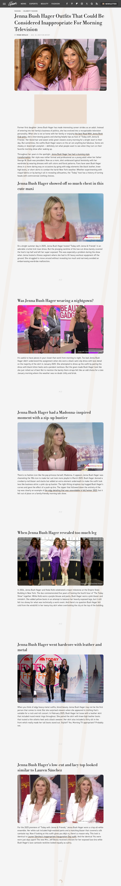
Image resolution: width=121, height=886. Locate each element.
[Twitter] (87, 4)
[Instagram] (82, 4)
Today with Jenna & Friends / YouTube (90, 239)
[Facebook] (67, 4)
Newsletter (111, 4)
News (23, 3)
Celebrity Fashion (30, 11)
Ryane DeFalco (22, 35)
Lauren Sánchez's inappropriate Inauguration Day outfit (52, 836)
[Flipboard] (77, 4)
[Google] (92, 4)
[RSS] (96, 4)
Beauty (44, 3)
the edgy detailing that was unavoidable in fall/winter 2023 (71, 490)
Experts (33, 3)
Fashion (56, 3)
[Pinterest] (72, 4)
